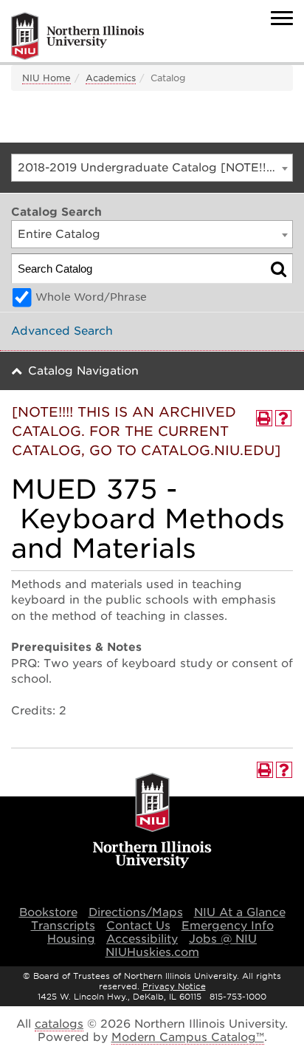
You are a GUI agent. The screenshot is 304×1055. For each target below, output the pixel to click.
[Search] (278, 268)
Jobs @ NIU (223, 939)
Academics (111, 77)
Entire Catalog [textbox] (59, 234)
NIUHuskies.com (152, 952)
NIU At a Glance (240, 912)
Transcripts (63, 925)
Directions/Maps (136, 912)
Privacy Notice (174, 986)
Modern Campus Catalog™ (187, 1037)
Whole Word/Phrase (91, 297)
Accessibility (142, 939)
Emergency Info (228, 925)
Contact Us (138, 925)
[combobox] (152, 168)
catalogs (59, 1024)
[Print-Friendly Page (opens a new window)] (264, 418)
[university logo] (152, 821)
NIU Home (46, 77)
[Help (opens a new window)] (283, 418)
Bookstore (48, 912)
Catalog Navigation (83, 371)
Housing (71, 939)
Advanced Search (62, 331)
